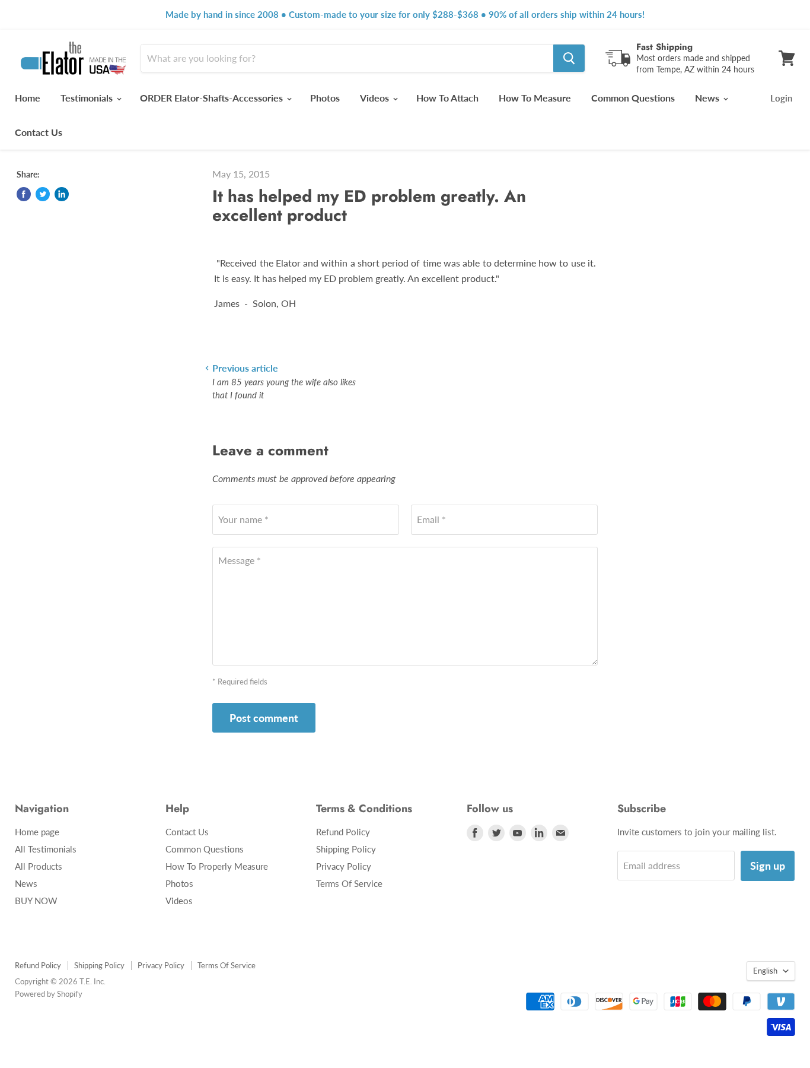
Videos (375, 97)
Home (27, 97)
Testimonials (87, 97)
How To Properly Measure (216, 866)
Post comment (263, 717)
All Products (38, 866)
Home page (37, 831)
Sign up (767, 865)
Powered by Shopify (48, 994)
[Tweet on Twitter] (43, 194)
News (708, 97)
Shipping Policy (346, 849)
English (765, 970)
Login (781, 98)
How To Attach (447, 97)
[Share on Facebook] (24, 194)
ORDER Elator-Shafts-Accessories (212, 97)
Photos (325, 97)
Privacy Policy (343, 866)
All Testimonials (45, 849)
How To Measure (535, 97)
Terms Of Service (349, 883)
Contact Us (38, 132)
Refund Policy (343, 831)
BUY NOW (36, 900)
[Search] (569, 58)
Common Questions (633, 97)
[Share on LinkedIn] (62, 194)
